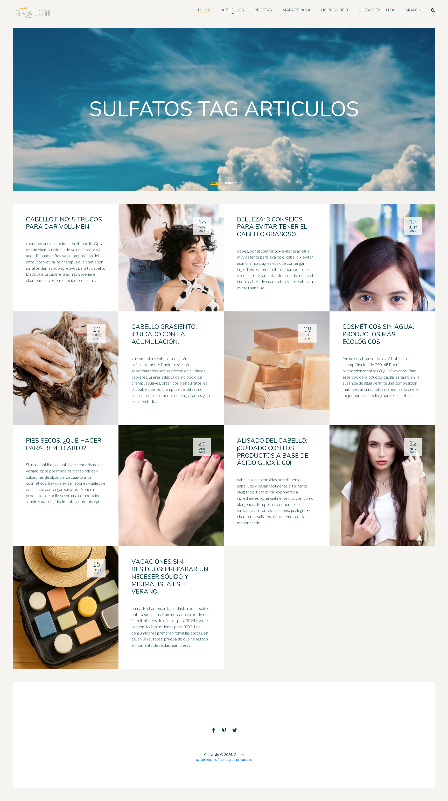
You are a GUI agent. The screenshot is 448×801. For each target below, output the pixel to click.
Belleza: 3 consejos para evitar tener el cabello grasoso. (272, 227)
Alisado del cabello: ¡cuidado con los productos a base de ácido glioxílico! (272, 451)
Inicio (214, 182)
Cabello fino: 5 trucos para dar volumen (64, 223)
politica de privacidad (236, 759)
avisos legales (206, 759)
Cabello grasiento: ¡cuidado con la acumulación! (164, 334)
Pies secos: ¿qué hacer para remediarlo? (63, 444)
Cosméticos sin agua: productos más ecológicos (378, 334)
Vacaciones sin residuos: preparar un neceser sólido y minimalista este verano (169, 577)
